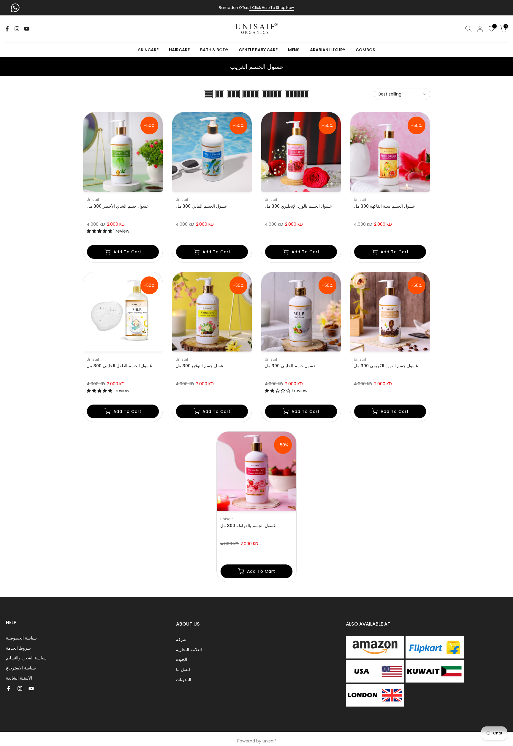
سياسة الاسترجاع (21, 668)
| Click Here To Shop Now (271, 7)
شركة (181, 639)
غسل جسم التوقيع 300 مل (199, 366)
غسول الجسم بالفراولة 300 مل (248, 526)
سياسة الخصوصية (21, 638)
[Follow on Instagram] (17, 28)
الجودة (181, 659)
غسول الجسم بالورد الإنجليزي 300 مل (298, 206)
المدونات (183, 680)
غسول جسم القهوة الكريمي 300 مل (386, 366)
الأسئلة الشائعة (19, 678)
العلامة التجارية (189, 650)
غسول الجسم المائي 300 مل (201, 206)
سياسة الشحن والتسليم (26, 658)
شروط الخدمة (18, 648)
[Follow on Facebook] (7, 28)
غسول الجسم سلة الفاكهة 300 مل (384, 206)
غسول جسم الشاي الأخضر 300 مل (117, 206)
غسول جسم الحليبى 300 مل (290, 366)
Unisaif (93, 199)
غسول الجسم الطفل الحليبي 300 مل (119, 366)
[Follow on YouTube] (26, 28)
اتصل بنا (183, 669)
